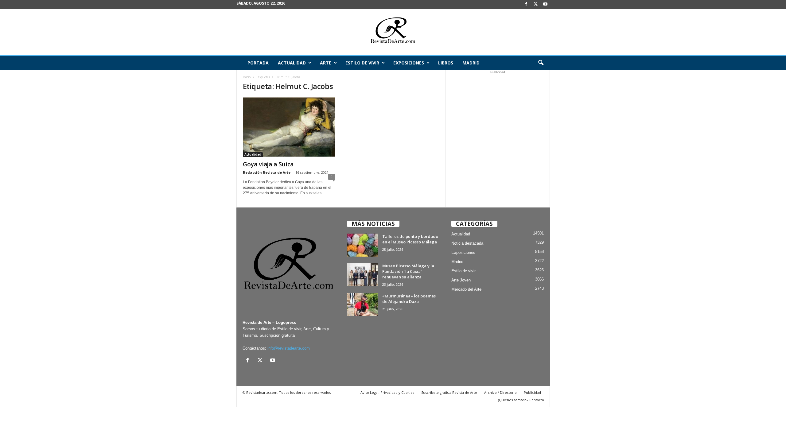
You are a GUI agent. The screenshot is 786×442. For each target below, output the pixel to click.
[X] (535, 4)
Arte (325, 63)
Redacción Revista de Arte (266, 172)
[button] (540, 63)
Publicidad (532, 392)
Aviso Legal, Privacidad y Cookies (387, 392)
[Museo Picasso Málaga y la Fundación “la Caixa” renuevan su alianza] (362, 274)
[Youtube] (545, 4)
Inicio (247, 77)
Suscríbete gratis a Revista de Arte (449, 392)
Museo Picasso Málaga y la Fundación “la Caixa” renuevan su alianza (408, 271)
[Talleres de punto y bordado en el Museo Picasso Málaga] (362, 245)
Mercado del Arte (466, 289)
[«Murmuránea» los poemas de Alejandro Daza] (362, 304)
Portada (258, 63)
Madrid (471, 63)
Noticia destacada (467, 243)
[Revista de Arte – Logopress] (393, 32)
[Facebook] (526, 4)
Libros (445, 63)
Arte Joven (461, 280)
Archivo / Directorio (500, 392)
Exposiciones (408, 63)
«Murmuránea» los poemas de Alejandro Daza (409, 298)
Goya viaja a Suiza (268, 164)
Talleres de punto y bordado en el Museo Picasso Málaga (410, 239)
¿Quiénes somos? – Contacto (521, 399)
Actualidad (292, 63)
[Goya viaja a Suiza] (289, 127)
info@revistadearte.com (288, 348)
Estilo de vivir (362, 63)
